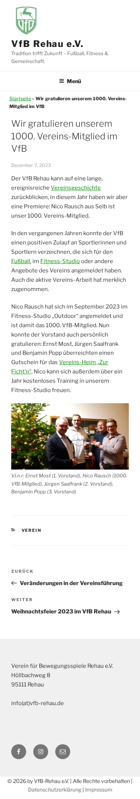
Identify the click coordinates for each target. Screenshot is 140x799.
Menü (74, 81)
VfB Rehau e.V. (47, 43)
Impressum (98, 789)
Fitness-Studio (60, 261)
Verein (32, 530)
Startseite (20, 98)
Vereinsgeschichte (76, 187)
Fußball (20, 261)
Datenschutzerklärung (54, 789)
